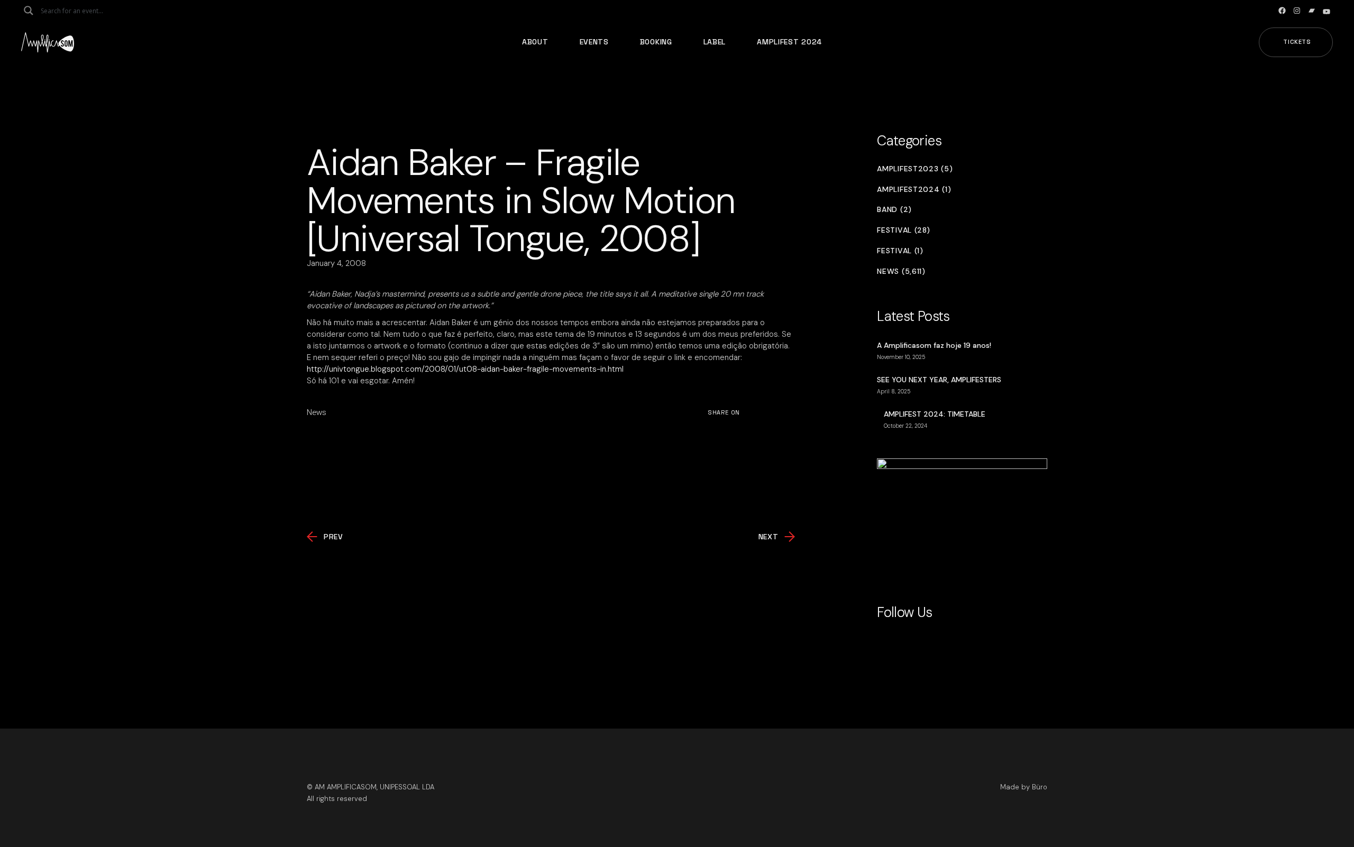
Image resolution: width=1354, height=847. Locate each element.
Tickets (1297, 41)
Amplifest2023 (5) (915, 168)
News (316, 412)
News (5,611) (901, 271)
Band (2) (894, 209)
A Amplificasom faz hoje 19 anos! (934, 345)
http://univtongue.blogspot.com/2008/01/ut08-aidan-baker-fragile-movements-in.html (465, 369)
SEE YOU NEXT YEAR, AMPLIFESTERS (939, 379)
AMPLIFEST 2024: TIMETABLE (934, 414)
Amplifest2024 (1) (914, 189)
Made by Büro (1023, 786)
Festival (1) (900, 250)
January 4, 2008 (336, 263)
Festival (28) (903, 230)
